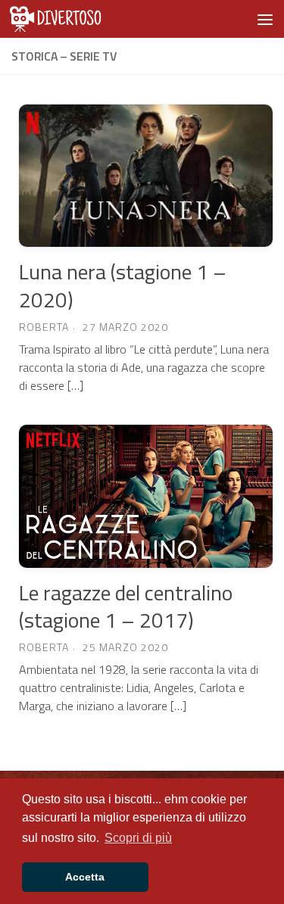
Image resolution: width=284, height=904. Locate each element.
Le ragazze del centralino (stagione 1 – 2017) (126, 606)
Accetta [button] (85, 877)
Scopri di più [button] (138, 837)
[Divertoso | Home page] (80, 19)
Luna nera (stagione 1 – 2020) (122, 285)
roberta (44, 327)
